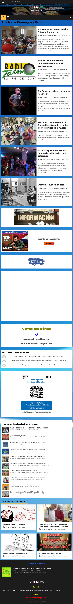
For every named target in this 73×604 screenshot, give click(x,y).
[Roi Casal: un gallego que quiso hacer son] (18, 101)
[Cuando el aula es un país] (18, 192)
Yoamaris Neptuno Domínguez (24, 465)
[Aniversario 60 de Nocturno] (54, 542)
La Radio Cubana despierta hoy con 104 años (23, 470)
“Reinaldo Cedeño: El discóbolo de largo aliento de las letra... (28, 449)
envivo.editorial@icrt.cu (36, 339)
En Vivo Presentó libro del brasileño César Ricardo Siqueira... (28, 478)
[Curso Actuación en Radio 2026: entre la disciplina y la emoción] (5, 466)
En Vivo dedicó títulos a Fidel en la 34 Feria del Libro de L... (27, 492)
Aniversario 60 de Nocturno (18, 435)
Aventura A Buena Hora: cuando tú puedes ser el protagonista (50, 63)
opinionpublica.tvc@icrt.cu (36, 343)
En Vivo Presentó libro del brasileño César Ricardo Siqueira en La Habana (53, 525)
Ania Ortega (20, 451)
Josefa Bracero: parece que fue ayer (21, 485)
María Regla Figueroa (22, 444)
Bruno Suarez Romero (22, 436)
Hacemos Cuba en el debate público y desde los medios (46, 356)
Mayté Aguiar (21, 527)
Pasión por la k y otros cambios (15, 553)
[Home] (4, 17)
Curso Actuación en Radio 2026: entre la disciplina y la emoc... (28, 463)
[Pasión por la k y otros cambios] (18, 542)
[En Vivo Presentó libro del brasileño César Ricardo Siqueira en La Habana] (5, 480)
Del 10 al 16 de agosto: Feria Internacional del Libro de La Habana (32, 568)
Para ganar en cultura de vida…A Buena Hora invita (54, 30)
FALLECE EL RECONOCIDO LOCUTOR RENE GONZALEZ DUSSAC (29, 428)
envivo (36, 8)
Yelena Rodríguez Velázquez (24, 472)
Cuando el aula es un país (51, 184)
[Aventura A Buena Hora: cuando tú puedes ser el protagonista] (18, 70)
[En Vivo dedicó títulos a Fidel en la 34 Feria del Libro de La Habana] (5, 494)
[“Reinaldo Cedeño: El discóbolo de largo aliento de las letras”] (5, 451)
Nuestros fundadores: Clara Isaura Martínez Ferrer (43, 365)
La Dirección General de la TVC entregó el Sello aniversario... (28, 456)
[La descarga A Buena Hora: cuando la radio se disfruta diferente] (18, 161)
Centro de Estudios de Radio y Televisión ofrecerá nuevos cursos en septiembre (43, 360)
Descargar (49, 243)
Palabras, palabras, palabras (14, 524)
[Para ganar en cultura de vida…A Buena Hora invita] (18, 40)
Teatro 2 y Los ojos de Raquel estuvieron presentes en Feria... (28, 442)
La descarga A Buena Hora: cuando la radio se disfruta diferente (52, 153)
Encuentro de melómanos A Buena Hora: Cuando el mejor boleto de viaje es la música (53, 125)
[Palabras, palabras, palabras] (18, 513)
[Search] (70, 17)
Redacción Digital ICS (22, 458)
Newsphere (32, 602)
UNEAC (19, 429)
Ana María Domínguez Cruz (62, 35)
